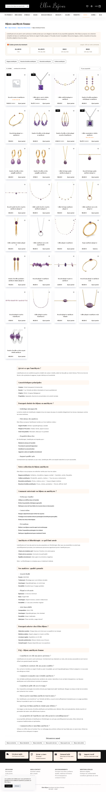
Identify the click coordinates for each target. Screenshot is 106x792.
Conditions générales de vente (89, 775)
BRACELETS (58, 15)
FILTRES (10, 68)
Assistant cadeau (35, 771)
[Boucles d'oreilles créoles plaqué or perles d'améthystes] (65, 119)
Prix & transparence (61, 775)
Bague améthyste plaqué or (89, 243)
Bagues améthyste (12, 61)
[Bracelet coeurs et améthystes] (16, 83)
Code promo (9, 773)
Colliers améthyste (60, 61)
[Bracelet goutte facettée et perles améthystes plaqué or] (16, 193)
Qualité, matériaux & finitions (63, 773)
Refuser (17, 786)
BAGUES (35, 15)
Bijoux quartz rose (65, 743)
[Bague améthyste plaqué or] (90, 229)
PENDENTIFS (76, 15)
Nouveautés (8, 771)
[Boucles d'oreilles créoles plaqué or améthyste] (41, 119)
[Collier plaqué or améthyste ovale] (90, 301)
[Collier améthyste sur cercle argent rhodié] (41, 229)
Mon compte (34, 773)
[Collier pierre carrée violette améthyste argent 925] (41, 83)
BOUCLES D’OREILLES (46, 15)
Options (95, 249)
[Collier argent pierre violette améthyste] (90, 119)
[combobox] (15, 6)
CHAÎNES (93, 15)
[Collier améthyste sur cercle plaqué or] (90, 193)
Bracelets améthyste (45, 61)
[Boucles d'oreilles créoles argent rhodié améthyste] (16, 336)
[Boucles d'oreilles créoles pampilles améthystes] (41, 157)
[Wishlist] (87, 6)
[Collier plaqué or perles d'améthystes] (41, 301)
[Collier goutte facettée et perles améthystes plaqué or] (41, 193)
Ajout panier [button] (22, 103)
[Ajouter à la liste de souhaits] (24, 75)
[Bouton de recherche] (27, 6)
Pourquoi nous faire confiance (64, 771)
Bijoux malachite (37, 743)
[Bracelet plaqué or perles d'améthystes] (16, 301)
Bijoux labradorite (24, 743)
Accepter (8, 786)
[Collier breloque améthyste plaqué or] (65, 193)
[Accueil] (6, 27)
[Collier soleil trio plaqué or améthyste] (65, 83)
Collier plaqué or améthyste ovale (90, 314)
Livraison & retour (60, 777)
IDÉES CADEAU (18, 15)
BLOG (100, 15)
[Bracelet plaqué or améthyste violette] (41, 265)
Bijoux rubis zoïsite (79, 743)
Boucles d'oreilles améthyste (28, 61)
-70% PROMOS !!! (8, 15)
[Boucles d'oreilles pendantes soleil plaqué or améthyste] (90, 83)
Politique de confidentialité (88, 773)
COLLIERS (67, 15)
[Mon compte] (91, 6)
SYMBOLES (27, 15)
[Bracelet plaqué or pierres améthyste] (65, 265)
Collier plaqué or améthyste (65, 243)
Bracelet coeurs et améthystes (16, 97)
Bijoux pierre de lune (51, 743)
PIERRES (85, 15)
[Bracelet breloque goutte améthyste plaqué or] (90, 157)
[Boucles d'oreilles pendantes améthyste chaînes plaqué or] (16, 265)
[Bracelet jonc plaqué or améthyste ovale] (90, 265)
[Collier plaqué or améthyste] (65, 229)
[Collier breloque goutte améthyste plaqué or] (65, 157)
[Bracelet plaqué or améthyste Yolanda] (65, 301)
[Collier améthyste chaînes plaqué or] (16, 229)
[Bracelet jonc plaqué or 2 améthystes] (16, 119)
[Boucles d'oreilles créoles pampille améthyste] (16, 157)
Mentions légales (85, 771)
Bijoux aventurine (11, 743)
